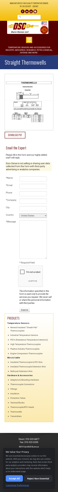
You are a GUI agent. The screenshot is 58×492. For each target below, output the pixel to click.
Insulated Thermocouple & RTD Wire (26, 362)
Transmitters (15, 416)
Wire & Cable (13, 358)
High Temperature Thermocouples (25, 344)
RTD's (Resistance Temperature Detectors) (29, 340)
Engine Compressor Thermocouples (26, 353)
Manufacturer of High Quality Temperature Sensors (29, 3)
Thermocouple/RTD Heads (22, 407)
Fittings (13, 389)
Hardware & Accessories (20, 375)
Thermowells (16, 412)
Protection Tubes (17, 398)
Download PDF (15, 135)
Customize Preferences (17, 485)
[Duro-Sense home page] (29, 27)
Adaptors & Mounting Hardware (24, 380)
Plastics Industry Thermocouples (24, 349)
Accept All (14, 478)
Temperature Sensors (18, 323)
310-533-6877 (26, 6)
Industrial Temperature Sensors (24, 335)
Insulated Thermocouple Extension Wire (28, 366)
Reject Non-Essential (38, 478)
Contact (35, 6)
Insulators (14, 393)
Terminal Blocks (17, 403)
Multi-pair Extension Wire (21, 371)
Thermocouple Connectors (22, 384)
